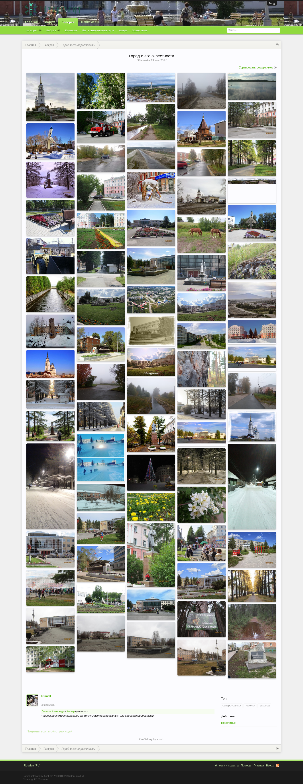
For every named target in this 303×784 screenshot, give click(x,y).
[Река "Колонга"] (151, 155)
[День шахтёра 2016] (50, 588)
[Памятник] (101, 564)
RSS (277, 765)
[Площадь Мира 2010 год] (252, 357)
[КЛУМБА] (50, 218)
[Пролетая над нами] (151, 299)
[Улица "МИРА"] (252, 158)
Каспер (71, 711)
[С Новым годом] (151, 473)
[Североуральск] (201, 307)
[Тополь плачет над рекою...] (151, 122)
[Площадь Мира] (252, 120)
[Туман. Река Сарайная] (151, 396)
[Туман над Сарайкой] (101, 457)
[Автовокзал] (201, 196)
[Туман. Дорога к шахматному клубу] (252, 391)
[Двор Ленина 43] (201, 162)
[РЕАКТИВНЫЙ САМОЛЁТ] (252, 223)
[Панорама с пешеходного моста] (252, 181)
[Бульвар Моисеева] (201, 336)
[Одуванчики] (151, 507)
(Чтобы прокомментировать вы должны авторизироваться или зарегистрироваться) (97, 715)
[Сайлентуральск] (201, 91)
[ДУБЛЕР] (50, 294)
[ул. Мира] (252, 586)
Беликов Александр (53, 711)
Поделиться (228, 722)
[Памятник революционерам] (50, 331)
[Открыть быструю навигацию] (277, 44)
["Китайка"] (101, 158)
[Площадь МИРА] (101, 231)
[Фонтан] (151, 228)
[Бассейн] (151, 331)
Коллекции (71, 30)
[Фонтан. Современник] (151, 605)
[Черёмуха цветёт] (101, 91)
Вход (272, 3)
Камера (123, 30)
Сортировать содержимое (256, 67)
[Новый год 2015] (50, 180)
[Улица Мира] (201, 404)
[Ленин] (151, 555)
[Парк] (252, 550)
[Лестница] (101, 127)
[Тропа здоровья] (252, 622)
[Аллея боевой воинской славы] (252, 660)
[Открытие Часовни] (201, 129)
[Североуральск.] (50, 426)
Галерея (68, 22)
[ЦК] (151, 87)
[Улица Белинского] (252, 486)
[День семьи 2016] (201, 543)
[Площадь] (252, 331)
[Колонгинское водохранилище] (252, 86)
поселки (250, 705)
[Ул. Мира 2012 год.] (101, 269)
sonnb (160, 739)
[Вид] (151, 640)
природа (264, 705)
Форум (49, 22)
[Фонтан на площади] (101, 307)
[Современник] (50, 626)
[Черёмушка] (201, 505)
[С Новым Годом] (151, 190)
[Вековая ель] (201, 369)
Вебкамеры (90, 22)
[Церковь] (50, 364)
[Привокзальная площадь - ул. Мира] (101, 497)
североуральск (231, 705)
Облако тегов (139, 30)
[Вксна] (201, 658)
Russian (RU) (32, 765)
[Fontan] (151, 266)
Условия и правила (227, 765)
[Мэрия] (101, 634)
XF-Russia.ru (41, 779)
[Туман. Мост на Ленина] (101, 382)
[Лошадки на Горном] (201, 235)
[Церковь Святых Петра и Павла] (252, 300)
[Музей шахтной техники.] (50, 256)
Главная (31, 22)
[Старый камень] (252, 261)
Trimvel (46, 696)
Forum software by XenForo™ (53, 776)
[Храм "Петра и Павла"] (50, 97)
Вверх (270, 765)
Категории (31, 30)
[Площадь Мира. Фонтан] (101, 528)
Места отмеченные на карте (98, 30)
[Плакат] (201, 619)
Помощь (246, 765)
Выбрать (51, 30)
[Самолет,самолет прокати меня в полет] (50, 141)
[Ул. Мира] (50, 394)
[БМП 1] (101, 344)
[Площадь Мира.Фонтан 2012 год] (201, 273)
